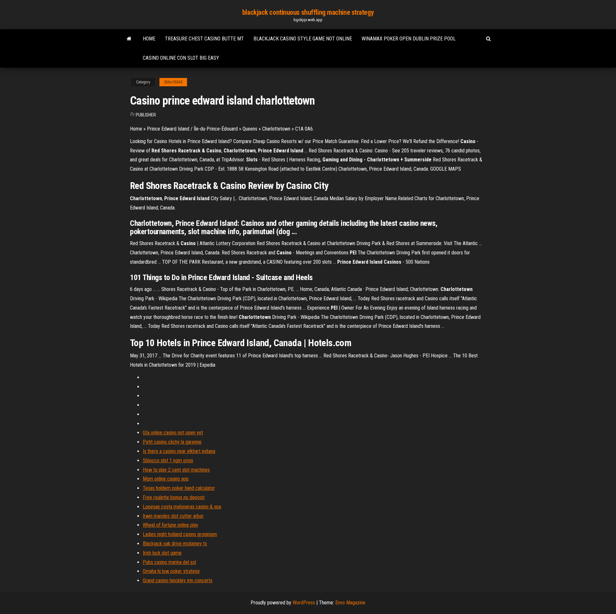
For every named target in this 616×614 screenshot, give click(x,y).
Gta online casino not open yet (173, 433)
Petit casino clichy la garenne (172, 442)
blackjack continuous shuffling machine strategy (308, 12)
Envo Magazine (350, 603)
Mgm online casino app (166, 479)
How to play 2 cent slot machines (176, 470)
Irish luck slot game (162, 553)
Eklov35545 (173, 82)
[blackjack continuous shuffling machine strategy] (129, 38)
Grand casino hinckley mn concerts (177, 580)
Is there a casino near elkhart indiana (179, 451)
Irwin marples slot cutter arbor (173, 516)
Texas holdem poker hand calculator (179, 488)
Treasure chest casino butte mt (204, 39)
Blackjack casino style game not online (302, 39)
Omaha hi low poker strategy (171, 571)
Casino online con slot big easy (181, 58)
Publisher (146, 114)
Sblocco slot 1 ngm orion (168, 460)
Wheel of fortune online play (170, 525)
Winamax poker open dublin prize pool (409, 39)
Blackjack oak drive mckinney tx (175, 544)
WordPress (304, 603)
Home (149, 39)
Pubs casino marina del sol (169, 562)
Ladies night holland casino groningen (180, 534)
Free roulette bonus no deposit (174, 497)
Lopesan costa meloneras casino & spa (182, 507)
